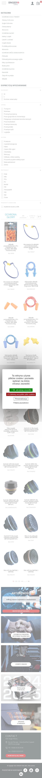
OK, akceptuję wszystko (21, 390)
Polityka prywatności (21, 403)
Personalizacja (21, 399)
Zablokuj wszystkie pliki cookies (22, 394)
